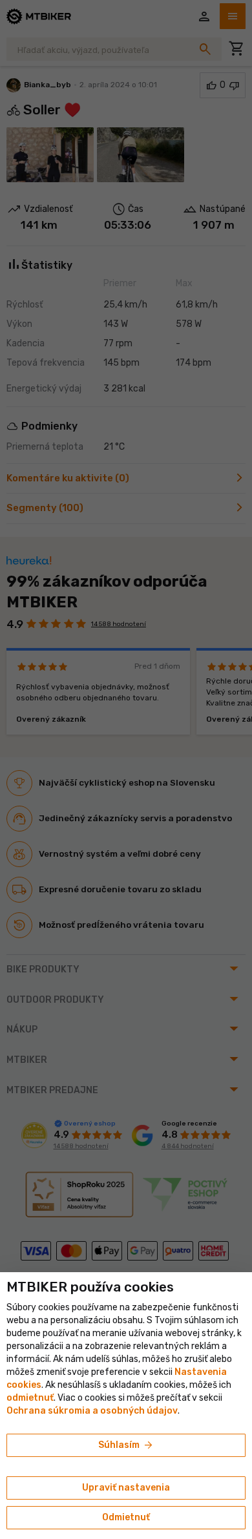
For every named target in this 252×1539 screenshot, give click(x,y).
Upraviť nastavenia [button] (126, 1487)
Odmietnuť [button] (126, 1517)
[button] (30, 1397)
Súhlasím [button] (126, 1445)
